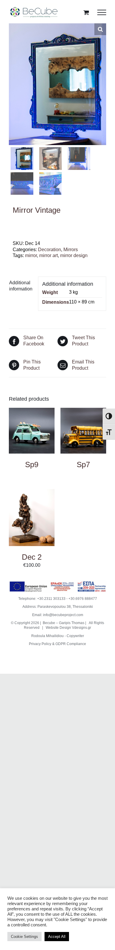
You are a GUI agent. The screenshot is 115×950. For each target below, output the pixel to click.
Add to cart (31, 512)
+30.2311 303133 (51, 599)
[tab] (21, 286)
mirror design (74, 255)
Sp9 (31, 464)
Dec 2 (32, 557)
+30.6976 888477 (82, 599)
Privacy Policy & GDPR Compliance (57, 644)
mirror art (48, 255)
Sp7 (83, 464)
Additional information (20, 285)
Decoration (49, 249)
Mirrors (70, 249)
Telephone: (27, 599)
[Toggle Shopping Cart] (86, 12)
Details (32, 431)
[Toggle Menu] (101, 12)
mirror (31, 255)
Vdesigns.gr (81, 628)
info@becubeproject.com (63, 615)
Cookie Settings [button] (24, 936)
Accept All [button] (56, 936)
